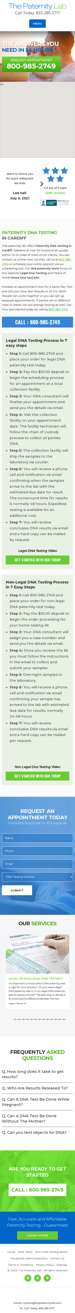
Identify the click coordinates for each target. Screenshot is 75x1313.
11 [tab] (55, 1019)
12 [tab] (59, 1019)
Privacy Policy (45, 1264)
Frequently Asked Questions (29, 1258)
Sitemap (61, 1264)
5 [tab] (31, 1019)
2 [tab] (19, 1019)
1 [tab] (15, 1019)
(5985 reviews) (55, 192)
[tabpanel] (37, 975)
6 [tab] (35, 1019)
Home (11, 1251)
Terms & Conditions (20, 1264)
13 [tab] (63, 1019)
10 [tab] (51, 1019)
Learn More (16, 1003)
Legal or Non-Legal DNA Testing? (36, 978)
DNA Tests (25, 1251)
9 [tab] (47, 1019)
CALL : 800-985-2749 (37, 322)
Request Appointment (31, 64)
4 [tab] (27, 1019)
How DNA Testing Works (51, 1251)
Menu (37, 23)
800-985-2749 (58, 309)
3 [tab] (23, 1019)
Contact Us (57, 1258)
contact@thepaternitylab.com (42, 1302)
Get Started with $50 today (38, 559)
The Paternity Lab (37, 6)
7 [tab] (39, 1019)
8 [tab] (43, 1019)
